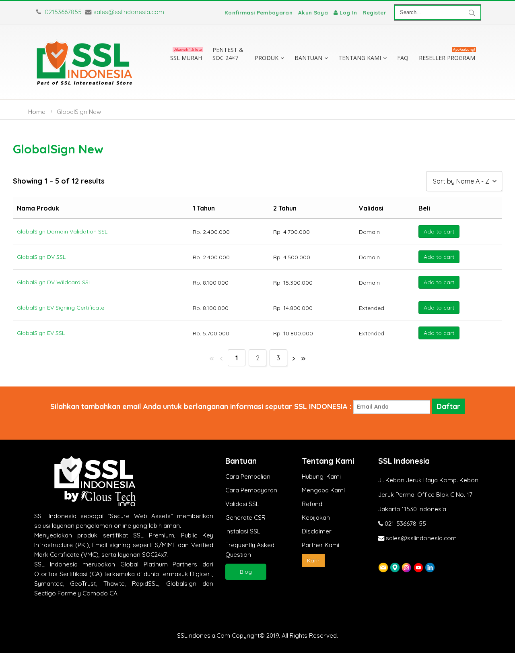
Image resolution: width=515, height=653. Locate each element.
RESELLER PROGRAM (447, 56)
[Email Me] (383, 567)
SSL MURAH (186, 56)
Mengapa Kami (323, 490)
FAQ (402, 58)
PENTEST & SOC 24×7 (227, 54)
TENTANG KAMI (359, 58)
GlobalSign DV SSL (41, 256)
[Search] (472, 12)
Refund (312, 504)
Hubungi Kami (321, 476)
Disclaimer (317, 531)
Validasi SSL (242, 504)
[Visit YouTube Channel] (418, 567)
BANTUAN (308, 58)
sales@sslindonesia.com (128, 12)
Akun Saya (313, 12)
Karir (313, 560)
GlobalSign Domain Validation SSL (62, 231)
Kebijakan (316, 517)
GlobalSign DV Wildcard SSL (54, 282)
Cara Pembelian (247, 476)
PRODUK (266, 58)
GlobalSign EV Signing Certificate (60, 307)
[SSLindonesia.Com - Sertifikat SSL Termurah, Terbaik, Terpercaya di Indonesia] (84, 62)
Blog (246, 571)
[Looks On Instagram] (407, 567)
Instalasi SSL (242, 531)
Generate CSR (245, 517)
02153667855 (62, 12)
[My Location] (395, 567)
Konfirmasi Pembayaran (259, 12)
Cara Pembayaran (251, 490)
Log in (348, 12)
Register (374, 12)
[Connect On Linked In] (430, 567)
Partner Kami (320, 545)
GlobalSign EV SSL (41, 333)
